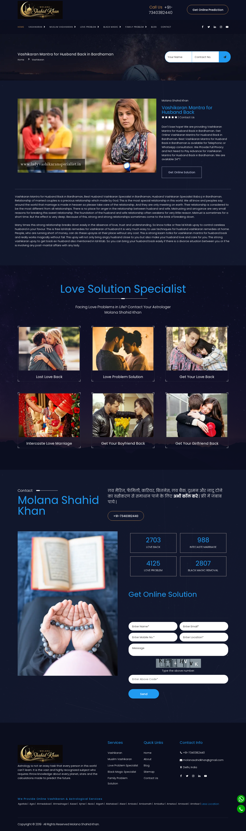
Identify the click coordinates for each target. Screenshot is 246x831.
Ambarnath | (146, 803)
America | (172, 803)
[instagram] (221, 27)
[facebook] (202, 27)
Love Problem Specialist (123, 765)
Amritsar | (195, 803)
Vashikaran (35, 26)
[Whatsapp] (241, 799)
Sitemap (149, 772)
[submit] (225, 56)
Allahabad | (112, 803)
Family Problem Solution (118, 780)
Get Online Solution (181, 172)
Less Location (210, 804)
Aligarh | (100, 803)
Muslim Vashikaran (61, 26)
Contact (166, 26)
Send (143, 694)
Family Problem (134, 26)
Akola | (91, 803)
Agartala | (23, 803)
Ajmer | (83, 803)
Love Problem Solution (123, 376)
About (147, 759)
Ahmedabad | (44, 803)
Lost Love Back (49, 376)
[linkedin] (215, 27)
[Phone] (241, 809)
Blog (154, 26)
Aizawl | (74, 803)
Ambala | (133, 803)
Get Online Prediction (208, 10)
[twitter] (208, 27)
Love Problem (88, 26)
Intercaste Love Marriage (49, 443)
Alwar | (123, 803)
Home (21, 26)
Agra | (33, 803)
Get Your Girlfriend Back (196, 443)
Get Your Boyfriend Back (123, 443)
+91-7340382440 (161, 10)
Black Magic (110, 26)
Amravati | (184, 803)
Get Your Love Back (197, 376)
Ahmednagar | (61, 803)
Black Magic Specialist (122, 772)
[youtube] (227, 27)
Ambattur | (160, 803)
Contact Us (186, 117)
